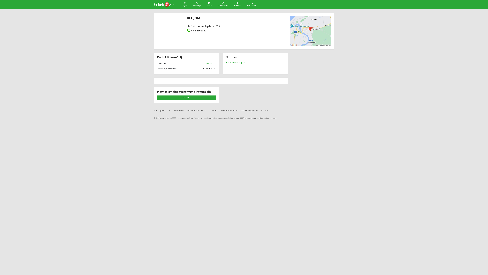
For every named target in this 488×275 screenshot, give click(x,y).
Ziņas (184, 5)
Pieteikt (187, 97)
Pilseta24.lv (179, 110)
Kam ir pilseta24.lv (162, 110)
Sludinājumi (223, 5)
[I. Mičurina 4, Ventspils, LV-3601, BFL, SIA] (310, 31)
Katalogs (197, 5)
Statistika (265, 110)
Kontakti (213, 110)
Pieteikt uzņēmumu (229, 110)
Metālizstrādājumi (236, 62)
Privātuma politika (249, 110)
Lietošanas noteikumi (196, 110)
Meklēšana (251, 5)
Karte (209, 5)
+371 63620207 (199, 30)
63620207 (210, 63)
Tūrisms (237, 5)
